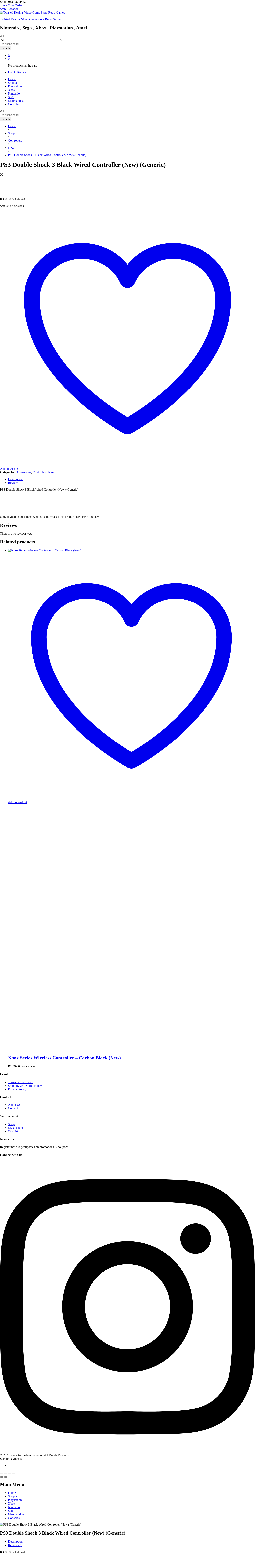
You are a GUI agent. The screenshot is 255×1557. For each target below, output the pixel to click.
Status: (4, 206)
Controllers (40, 472)
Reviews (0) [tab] (15, 482)
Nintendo (14, 93)
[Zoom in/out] (13, 1473)
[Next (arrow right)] (5, 1477)
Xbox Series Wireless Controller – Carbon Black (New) (64, 1057)
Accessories (23, 472)
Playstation (15, 86)
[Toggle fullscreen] (9, 1473)
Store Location (9, 9)
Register (22, 72)
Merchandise (16, 100)
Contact (13, 1108)
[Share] (5, 1473)
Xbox (11, 90)
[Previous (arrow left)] (1, 1477)
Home (12, 79)
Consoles (14, 104)
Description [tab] (15, 479)
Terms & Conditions (20, 1082)
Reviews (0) (15, 1545)
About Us (14, 1104)
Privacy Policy (17, 1089)
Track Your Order (11, 5)
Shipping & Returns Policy (25, 1085)
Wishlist (13, 1131)
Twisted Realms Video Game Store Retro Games (31, 19)
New (51, 472)
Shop (11, 1124)
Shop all (13, 82)
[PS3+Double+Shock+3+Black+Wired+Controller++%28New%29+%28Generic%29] (1, 175)
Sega (11, 97)
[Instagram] (127, 1451)
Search (6, 48)
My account (15, 1127)
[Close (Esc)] (1, 1473)
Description (15, 1541)
